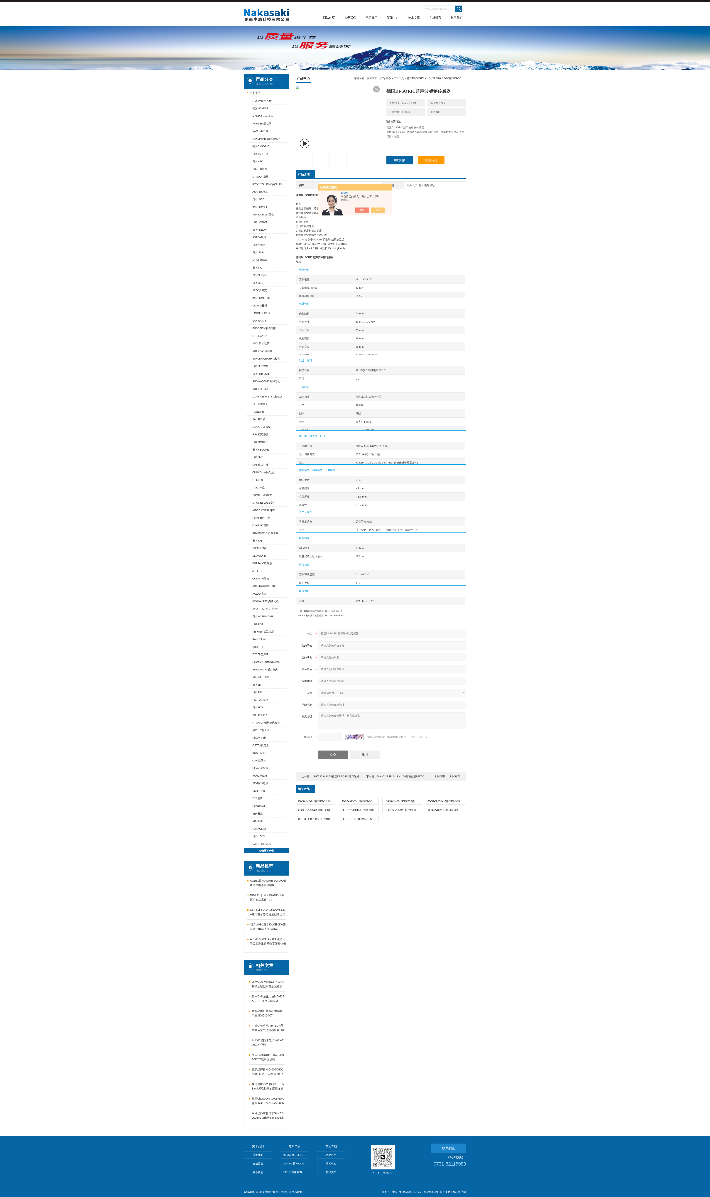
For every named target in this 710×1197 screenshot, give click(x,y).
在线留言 (435, 17)
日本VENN (258, 252)
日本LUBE (258, 199)
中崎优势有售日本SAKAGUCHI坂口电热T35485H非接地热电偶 (268, 1116)
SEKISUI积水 (260, 275)
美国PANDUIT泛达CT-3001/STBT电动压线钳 (268, 1057)
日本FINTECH (260, 373)
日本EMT (257, 457)
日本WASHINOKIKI (263, 616)
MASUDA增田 (260, 176)
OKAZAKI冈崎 (260, 525)
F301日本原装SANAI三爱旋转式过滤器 (295, 1172)
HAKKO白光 (259, 828)
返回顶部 (440, 776)
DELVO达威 (259, 555)
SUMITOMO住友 (262, 495)
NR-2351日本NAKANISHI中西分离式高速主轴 (267, 897)
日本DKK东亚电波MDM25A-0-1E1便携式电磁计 (268, 998)
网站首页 (329, 17)
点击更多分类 (266, 850)
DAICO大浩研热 (261, 843)
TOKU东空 (258, 487)
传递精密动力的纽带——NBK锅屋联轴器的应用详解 (268, 1086)
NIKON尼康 (259, 737)
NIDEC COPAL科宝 (263, 510)
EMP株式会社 (260, 464)
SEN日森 (257, 813)
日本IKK (257, 267)
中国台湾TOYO (261, 297)
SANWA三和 (259, 320)
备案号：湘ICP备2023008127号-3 (402, 1191)
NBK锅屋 (257, 821)
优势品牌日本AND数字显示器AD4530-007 (267, 1013)
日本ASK (257, 692)
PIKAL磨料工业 (261, 517)
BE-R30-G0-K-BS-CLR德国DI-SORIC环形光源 (316, 818)
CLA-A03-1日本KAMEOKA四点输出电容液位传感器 (268, 926)
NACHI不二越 (260, 131)
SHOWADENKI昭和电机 (266, 381)
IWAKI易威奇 (259, 775)
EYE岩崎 (257, 798)
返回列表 (454, 776)
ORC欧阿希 (259, 760)
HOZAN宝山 (259, 593)
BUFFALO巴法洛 (262, 563)
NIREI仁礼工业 (261, 730)
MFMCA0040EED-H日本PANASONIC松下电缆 (295, 1154)
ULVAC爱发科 (260, 768)
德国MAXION (260, 108)
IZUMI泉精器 (259, 260)
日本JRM (257, 624)
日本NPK (257, 161)
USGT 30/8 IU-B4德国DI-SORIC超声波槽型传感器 (341, 776)
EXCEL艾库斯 (260, 654)
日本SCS (257, 707)
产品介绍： (305, 174)
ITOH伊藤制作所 (262, 100)
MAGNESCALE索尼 (263, 502)
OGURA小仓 (259, 335)
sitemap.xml (431, 1191)
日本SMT (257, 684)
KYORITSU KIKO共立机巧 (267, 184)
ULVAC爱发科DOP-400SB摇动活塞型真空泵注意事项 (268, 984)
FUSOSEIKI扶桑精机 (264, 328)
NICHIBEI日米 (260, 388)
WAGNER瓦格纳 (261, 123)
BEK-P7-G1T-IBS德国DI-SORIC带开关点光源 (360, 818)
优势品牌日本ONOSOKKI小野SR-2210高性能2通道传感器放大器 (267, 1072)
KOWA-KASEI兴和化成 (265, 601)
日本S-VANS (259, 222)
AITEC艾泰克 (260, 715)
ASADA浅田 (259, 237)
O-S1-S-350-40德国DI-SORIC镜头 (446, 801)
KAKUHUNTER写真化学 (266, 138)
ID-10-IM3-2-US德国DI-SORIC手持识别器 (360, 801)
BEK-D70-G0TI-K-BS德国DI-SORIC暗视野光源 (360, 810)
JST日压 (257, 570)
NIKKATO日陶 (260, 677)
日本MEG (257, 282)
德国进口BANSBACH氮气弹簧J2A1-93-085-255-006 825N (268, 1101)
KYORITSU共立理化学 (265, 608)
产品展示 (371, 17)
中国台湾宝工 (260, 206)
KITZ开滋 (257, 646)
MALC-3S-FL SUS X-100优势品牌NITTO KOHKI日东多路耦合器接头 (416, 776)
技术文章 (414, 17)
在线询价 (400, 160)
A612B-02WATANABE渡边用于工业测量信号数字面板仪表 (268, 941)
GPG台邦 (257, 479)
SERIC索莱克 (260, 404)
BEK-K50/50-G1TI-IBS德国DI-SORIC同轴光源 (403, 810)
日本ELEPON (260, 366)
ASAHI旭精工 (260, 191)
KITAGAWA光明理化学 (265, 533)
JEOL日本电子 (260, 343)
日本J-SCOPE (260, 449)
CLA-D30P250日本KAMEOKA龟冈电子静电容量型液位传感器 (267, 912)
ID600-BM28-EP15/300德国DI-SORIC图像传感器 (403, 801)
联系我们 (456, 17)
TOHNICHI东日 (261, 313)
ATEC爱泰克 (259, 290)
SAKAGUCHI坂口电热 (265, 669)
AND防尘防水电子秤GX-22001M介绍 (268, 1042)
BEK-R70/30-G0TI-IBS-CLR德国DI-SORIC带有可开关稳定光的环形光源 (446, 810)
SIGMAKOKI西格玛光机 (266, 661)
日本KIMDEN (260, 442)
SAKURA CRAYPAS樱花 (266, 358)
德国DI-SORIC (260, 146)
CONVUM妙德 (260, 578)
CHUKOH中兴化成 (263, 472)
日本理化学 (258, 244)
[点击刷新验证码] (354, 737)
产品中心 (385, 78)
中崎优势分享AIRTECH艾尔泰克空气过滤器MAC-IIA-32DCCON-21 (268, 1028)
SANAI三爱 (258, 419)
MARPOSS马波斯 (262, 115)
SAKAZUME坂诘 (262, 426)
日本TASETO (260, 153)
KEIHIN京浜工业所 (263, 631)
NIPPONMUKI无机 (263, 214)
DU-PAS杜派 (259, 305)
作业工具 (255, 92)
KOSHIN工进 (259, 752)
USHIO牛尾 (259, 790)
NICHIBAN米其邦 (262, 351)
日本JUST (258, 540)
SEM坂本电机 (260, 783)
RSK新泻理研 (260, 434)
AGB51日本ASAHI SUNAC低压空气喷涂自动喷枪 (268, 883)
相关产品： (305, 788)
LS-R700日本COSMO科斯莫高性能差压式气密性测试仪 (295, 1163)
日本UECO (258, 836)
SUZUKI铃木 (259, 169)
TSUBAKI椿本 (260, 699)
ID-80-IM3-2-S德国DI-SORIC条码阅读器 (316, 801)
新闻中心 (393, 17)
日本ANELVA (259, 229)
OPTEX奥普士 (260, 745)
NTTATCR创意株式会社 (266, 722)
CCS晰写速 (259, 806)
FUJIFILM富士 (260, 548)
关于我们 (350, 17)
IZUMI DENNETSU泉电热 (267, 396)
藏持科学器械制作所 (264, 586)
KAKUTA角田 (260, 639)
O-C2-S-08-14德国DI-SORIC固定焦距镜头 (316, 810)
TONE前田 (258, 411)
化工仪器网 (459, 1191)
